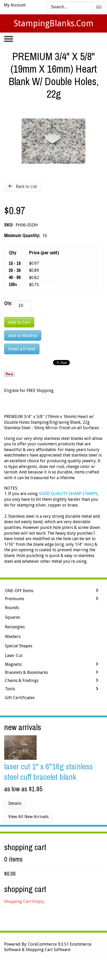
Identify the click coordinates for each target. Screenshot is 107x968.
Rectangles (15, 626)
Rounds (12, 607)
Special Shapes (18, 645)
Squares (12, 617)
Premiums (14, 598)
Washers (13, 636)
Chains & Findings (21, 680)
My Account (15, 5)
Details (14, 803)
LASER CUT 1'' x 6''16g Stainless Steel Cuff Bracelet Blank (48, 771)
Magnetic (13, 664)
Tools (10, 688)
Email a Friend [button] (21, 348)
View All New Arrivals (28, 816)
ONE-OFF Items (19, 590)
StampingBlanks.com (53, 23)
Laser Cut (14, 655)
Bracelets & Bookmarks (26, 672)
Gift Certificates (20, 697)
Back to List (26, 186)
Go (99, 7)
